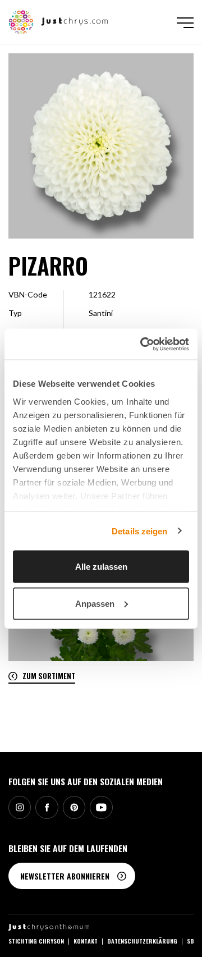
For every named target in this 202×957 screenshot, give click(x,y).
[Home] (58, 21)
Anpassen (94, 603)
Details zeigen (139, 530)
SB (190, 940)
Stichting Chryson (36, 940)
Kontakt (86, 940)
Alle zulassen (101, 566)
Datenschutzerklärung (142, 940)
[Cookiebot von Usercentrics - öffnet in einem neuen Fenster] (142, 344)
